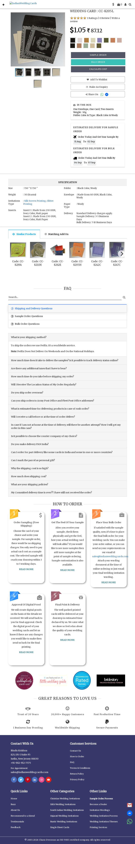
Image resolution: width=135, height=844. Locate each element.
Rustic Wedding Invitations (63, 821)
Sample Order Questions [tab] (28, 316)
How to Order (77, 756)
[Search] (130, 4)
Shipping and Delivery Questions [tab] (33, 308)
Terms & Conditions (80, 768)
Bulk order (98, 62)
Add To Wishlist (98, 79)
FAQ (72, 762)
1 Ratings (92, 18)
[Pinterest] (28, 779)
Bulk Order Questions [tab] (27, 323)
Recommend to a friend (23, 816)
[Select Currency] (113, 4)
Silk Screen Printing (35, 200)
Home (14, 798)
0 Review (104, 18)
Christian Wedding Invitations (65, 798)
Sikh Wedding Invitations (63, 804)
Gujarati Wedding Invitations (64, 816)
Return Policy (77, 774)
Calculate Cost (98, 69)
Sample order (98, 55)
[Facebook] (14, 779)
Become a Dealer (98, 804)
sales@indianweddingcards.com (110, 556)
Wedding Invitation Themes (104, 821)
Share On (93, 94)
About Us (15, 810)
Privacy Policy (77, 779)
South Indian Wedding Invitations (67, 810)
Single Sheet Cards (59, 827)
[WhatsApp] (102, 94)
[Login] (125, 4)
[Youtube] (48, 779)
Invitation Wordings (100, 810)
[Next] (121, 254)
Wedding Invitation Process (104, 816)
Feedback (16, 827)
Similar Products (26, 234)
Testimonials (17, 821)
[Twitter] (21, 779)
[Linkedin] (34, 779)
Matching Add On (58, 234)
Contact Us (75, 751)
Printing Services (98, 827)
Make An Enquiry (98, 87)
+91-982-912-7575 (21, 762)
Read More (26, 569)
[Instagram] (41, 779)
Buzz (13, 804)
